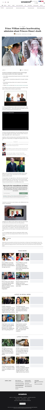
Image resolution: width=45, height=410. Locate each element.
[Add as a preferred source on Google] (22, 404)
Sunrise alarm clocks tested (19, 383)
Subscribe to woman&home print (39, 382)
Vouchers (16, 388)
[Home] (2, 5)
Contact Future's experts (17, 397)
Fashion (5, 5)
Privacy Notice (5, 196)
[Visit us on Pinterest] (42, 1)
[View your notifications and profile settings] (8, 2)
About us (11, 397)
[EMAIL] (7, 239)
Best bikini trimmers (28, 381)
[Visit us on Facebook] (39, 1)
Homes (13, 5)
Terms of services (13, 195)
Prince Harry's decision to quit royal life (21, 85)
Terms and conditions (31, 397)
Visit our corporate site (34, 407)
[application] (15, 121)
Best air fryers (27, 383)
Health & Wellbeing (19, 5)
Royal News (30, 5)
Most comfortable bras (28, 386)
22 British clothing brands (19, 387)
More (41, 5)
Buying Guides (35, 5)
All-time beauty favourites (19, 381)
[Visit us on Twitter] (40, 1)
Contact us (25, 397)
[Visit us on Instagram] (41, 1)
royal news (8, 85)
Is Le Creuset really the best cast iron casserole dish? (19, 385)
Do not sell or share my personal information (22, 400)
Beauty (9, 5)
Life (25, 5)
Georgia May (8, 238)
